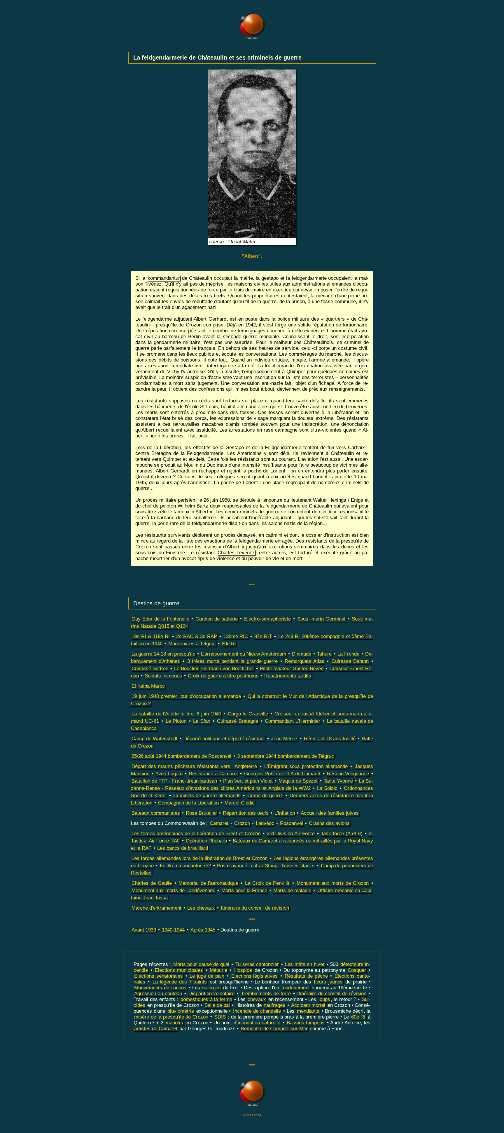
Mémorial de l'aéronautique (208, 883)
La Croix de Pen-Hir (267, 883)
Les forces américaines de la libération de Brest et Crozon (196, 833)
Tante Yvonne (338, 781)
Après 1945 (202, 930)
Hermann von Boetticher (227, 668)
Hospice (243, 970)
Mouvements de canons (160, 987)
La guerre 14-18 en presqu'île (163, 654)
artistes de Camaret (155, 1028)
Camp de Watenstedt (154, 738)
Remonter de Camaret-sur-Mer (274, 1028)
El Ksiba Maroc (148, 686)
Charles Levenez (236, 552)
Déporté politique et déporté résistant (224, 738)
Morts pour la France (244, 890)
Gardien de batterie (216, 619)
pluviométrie (180, 1011)
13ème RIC (235, 636)
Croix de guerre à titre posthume (223, 676)
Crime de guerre (265, 795)
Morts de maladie (292, 890)
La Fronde (348, 654)
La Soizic (327, 788)
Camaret (219, 823)
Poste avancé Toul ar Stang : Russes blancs (266, 865)
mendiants (308, 1011)
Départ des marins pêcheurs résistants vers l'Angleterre (194, 766)
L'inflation (284, 813)
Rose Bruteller (201, 813)
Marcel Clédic (240, 803)
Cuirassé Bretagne (237, 721)
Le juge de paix (207, 976)
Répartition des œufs (246, 813)
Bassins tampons (306, 1023)
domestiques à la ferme (206, 999)
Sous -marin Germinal (321, 619)
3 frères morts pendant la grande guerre (232, 661)
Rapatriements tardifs (287, 676)
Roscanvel (291, 823)
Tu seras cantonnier (257, 964)
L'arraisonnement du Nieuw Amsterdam (243, 654)
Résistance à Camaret (213, 773)
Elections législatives (254, 976)
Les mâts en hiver (305, 964)
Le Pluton (176, 721)
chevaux (257, 999)
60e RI (229, 644)
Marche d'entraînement (156, 908)
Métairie (218, 970)
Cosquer (357, 970)
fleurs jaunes (328, 982)
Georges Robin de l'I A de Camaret (282, 773)
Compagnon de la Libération (188, 803)
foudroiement (295, 987)
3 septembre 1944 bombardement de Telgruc (285, 756)
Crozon (242, 823)
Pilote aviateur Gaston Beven (291, 668)
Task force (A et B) (342, 833)
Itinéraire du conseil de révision (255, 908)
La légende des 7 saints (180, 982)
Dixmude (301, 654)
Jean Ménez (284, 738)
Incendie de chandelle (257, 1011)
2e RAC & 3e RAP (196, 636)
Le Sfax (201, 721)
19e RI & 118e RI (151, 636)
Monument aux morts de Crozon (333, 883)
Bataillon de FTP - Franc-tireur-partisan (174, 781)
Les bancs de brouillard (182, 848)
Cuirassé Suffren (150, 668)
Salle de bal (217, 1005)
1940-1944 (173, 930)
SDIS (220, 1017)
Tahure (324, 654)
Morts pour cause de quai (201, 964)
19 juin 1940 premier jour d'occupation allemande (186, 696)
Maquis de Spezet (298, 781)
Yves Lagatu (169, 773)
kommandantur (164, 278)
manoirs (174, 1023)
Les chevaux (201, 908)
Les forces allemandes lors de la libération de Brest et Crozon (199, 858)
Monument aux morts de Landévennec (173, 890)
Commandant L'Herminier (293, 721)
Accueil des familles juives (330, 813)
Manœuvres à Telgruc (192, 644)
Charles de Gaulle (152, 883)
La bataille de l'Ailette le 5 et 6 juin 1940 (176, 714)
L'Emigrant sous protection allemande (306, 766)
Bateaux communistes (156, 813)
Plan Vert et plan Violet (248, 781)
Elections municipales (179, 970)
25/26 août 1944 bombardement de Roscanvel (181, 756)
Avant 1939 (144, 930)
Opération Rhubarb (206, 841)
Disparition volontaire (211, 993)
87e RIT (263, 636)
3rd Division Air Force (291, 833)
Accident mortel (308, 1005)
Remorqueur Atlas (304, 661)
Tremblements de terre (266, 993)
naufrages (274, 1005)
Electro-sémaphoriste (267, 619)
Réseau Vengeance (348, 773)
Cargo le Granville (248, 714)
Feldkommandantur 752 (185, 865)
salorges (211, 987)
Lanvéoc (265, 823)
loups (324, 999)
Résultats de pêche (306, 976)
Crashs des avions (329, 823)
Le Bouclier (186, 668)
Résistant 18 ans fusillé (330, 738)
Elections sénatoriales (158, 976)
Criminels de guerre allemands (207, 795)
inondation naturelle (259, 1023)
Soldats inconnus (163, 676)
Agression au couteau (158, 993)
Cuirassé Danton (350, 661)
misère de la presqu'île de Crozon (171, 1017)
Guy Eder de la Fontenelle (160, 619)
